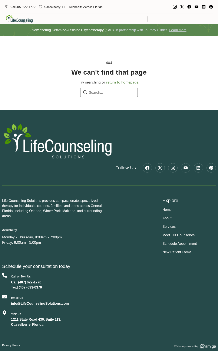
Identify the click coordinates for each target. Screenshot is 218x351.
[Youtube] (196, 7)
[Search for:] (109, 92)
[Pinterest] (211, 7)
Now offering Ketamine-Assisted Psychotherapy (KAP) (73, 30)
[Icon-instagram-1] (175, 7)
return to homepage (122, 82)
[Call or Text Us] (4, 275)
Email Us (17, 297)
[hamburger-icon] (143, 19)
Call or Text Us (21, 276)
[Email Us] (4, 296)
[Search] (84, 92)
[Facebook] (189, 7)
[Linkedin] (204, 7)
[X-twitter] (182, 7)
